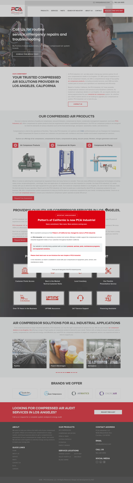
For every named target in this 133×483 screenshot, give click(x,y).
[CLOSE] (107, 209)
